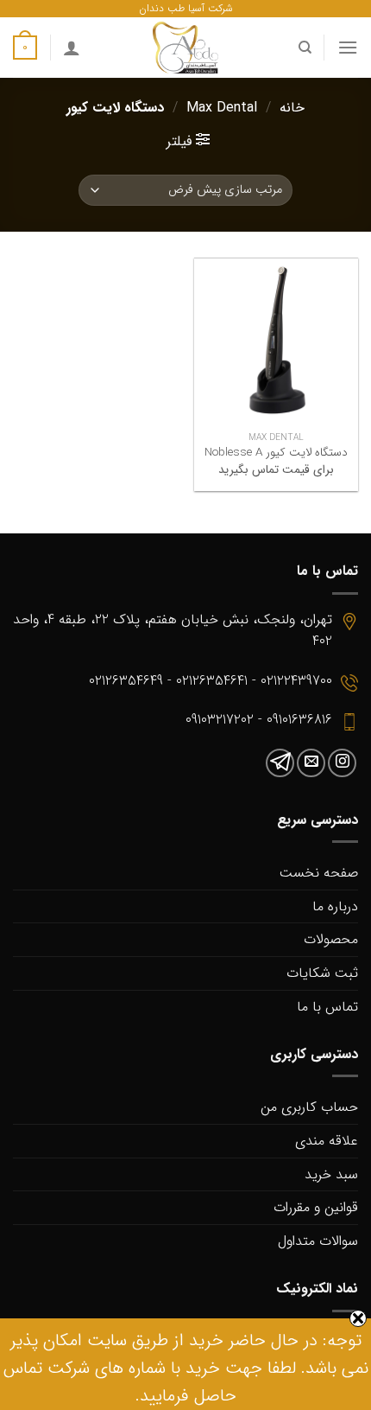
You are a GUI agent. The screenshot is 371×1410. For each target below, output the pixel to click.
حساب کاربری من (309, 1107)
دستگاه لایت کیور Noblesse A (276, 453)
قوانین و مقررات (316, 1207)
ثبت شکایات (322, 973)
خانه (292, 107)
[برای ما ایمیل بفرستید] (311, 763)
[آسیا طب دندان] (185, 47)
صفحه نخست (319, 873)
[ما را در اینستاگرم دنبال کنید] (342, 763)
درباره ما (335, 906)
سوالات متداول (318, 1241)
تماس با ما (327, 1007)
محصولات (331, 939)
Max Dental (221, 107)
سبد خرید (331, 1174)
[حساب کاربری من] (71, 48)
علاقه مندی (326, 1141)
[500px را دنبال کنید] (280, 763)
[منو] (347, 47)
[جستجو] (304, 47)
